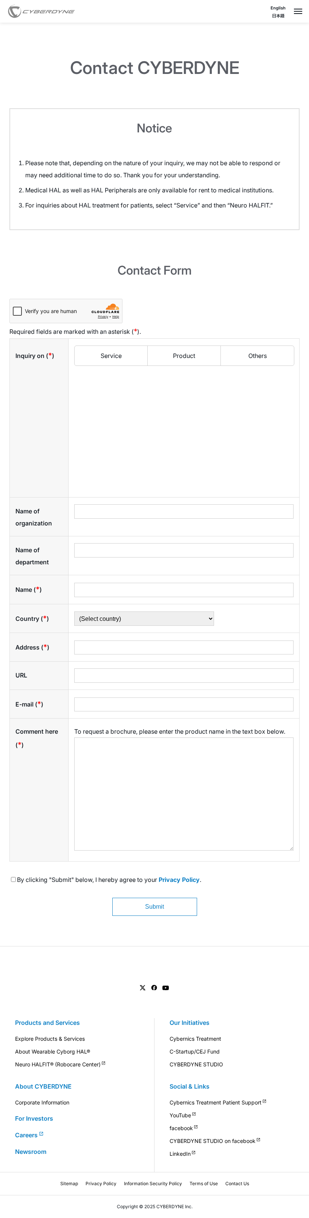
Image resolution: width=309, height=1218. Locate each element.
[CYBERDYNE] (41, 11)
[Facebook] (154, 988)
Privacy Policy (179, 879)
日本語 (278, 15)
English (278, 8)
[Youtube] (165, 988)
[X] (143, 988)
